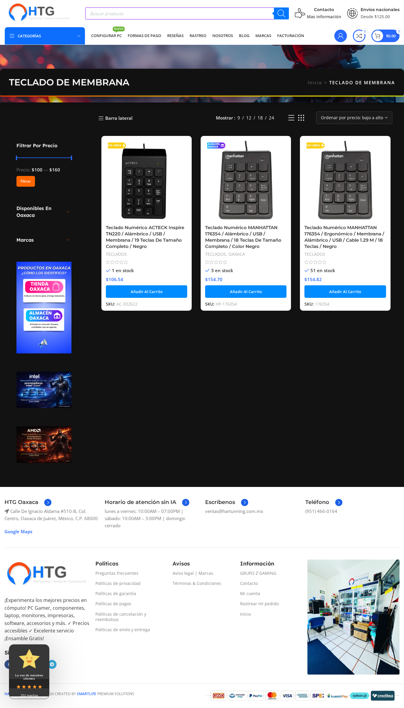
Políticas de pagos (113, 603)
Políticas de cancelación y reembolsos (120, 616)
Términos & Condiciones (197, 583)
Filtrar (26, 181)
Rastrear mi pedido (259, 603)
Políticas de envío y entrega (122, 629)
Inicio (315, 82)
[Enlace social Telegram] (52, 664)
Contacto (249, 583)
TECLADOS (116, 254)
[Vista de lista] (291, 118)
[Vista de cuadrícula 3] (301, 118)
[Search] (281, 13)
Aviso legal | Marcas (193, 573)
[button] (146, 291)
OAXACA (236, 254)
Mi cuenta (250, 593)
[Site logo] (38, 13)
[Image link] (46, 574)
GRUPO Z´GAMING (258, 573)
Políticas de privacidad (118, 583)
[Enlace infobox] (27, 502)
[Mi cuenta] (340, 36)
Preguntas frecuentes (116, 573)
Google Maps (18, 531)
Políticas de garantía (115, 593)
